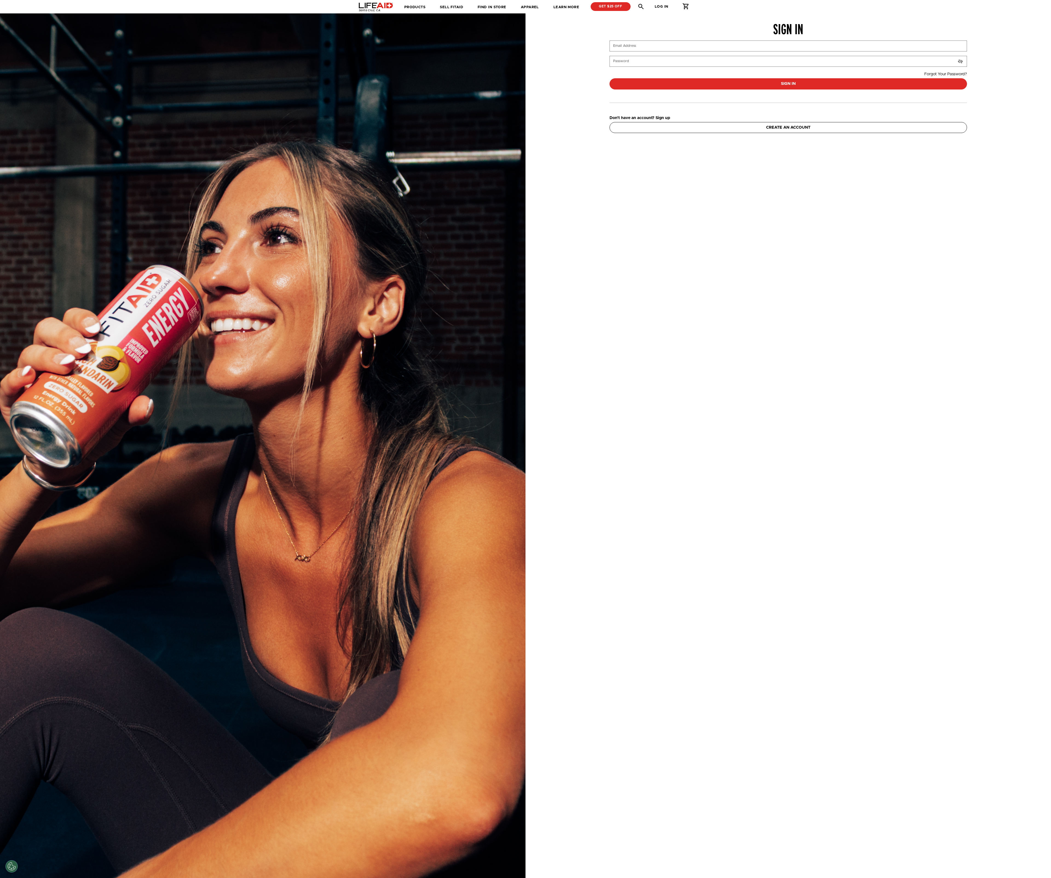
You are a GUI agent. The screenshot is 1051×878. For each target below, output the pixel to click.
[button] (641, 6)
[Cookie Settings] (11, 866)
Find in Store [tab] (491, 9)
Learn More (566, 7)
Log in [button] (661, 6)
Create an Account (788, 127)
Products (415, 7)
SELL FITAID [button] (451, 7)
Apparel (530, 7)
